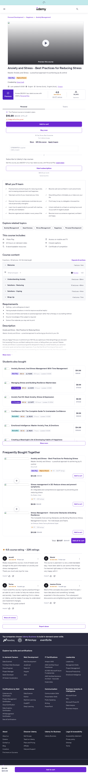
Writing (47, 703)
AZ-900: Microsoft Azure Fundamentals (53, 672)
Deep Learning (29, 706)
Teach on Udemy (29, 739)
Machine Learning (30, 700)
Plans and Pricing (29, 743)
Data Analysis (70, 705)
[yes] (9, 576)
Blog (4, 746)
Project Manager (8, 671)
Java (25, 675)
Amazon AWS (49, 662)
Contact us (6, 743)
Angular (26, 671)
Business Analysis (72, 708)
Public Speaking (50, 700)
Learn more (60, 163)
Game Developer (8, 675)
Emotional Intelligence (73, 675)
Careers (5, 739)
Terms (68, 746)
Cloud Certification (9, 705)
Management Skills (72, 665)
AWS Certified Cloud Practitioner (51, 666)
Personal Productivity (73, 671)
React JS (27, 668)
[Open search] (77, 9)
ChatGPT (27, 703)
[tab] (24, 106)
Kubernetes (49, 682)
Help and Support (29, 749)
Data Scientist (7, 662)
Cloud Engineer (8, 668)
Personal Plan (24, 96)
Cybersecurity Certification (7, 694)
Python (26, 697)
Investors (6, 749)
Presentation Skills (51, 697)
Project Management (73, 668)
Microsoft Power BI (72, 702)
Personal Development (16, 17)
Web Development (30, 662)
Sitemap (68, 743)
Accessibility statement (73, 736)
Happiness (29, 17)
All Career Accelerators (10, 678)
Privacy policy (70, 739)
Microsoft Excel (71, 695)
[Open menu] (4, 9)
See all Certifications (9, 719)
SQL (67, 699)
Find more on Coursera (10, 752)
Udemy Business (29, 636)
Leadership (70, 662)
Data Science (28, 693)
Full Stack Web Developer (11, 665)
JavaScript (27, 665)
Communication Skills (52, 693)
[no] (13, 576)
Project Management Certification (10, 700)
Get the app (28, 736)
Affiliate (26, 746)
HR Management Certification (8, 715)
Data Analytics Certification (7, 709)
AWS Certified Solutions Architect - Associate (53, 677)
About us (6, 736)
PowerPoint (49, 706)
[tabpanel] (44, 143)
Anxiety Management (43, 17)
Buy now (44, 130)
